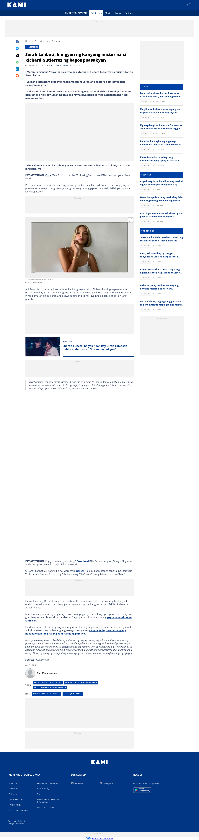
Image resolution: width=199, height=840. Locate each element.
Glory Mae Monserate (59, 65)
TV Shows (129, 13)
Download (82, 561)
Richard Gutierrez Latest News (81, 682)
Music (118, 13)
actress (80, 570)
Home (28, 41)
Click (48, 175)
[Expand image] (130, 220)
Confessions (146, 101)
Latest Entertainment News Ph (50, 687)
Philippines (145, 117)
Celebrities (96, 13)
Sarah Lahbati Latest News (48, 682)
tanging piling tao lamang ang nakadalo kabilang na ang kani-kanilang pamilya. (75, 632)
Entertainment (76, 13)
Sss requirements (73, 694)
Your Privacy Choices (102, 838)
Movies (108, 13)
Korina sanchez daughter (46, 694)
